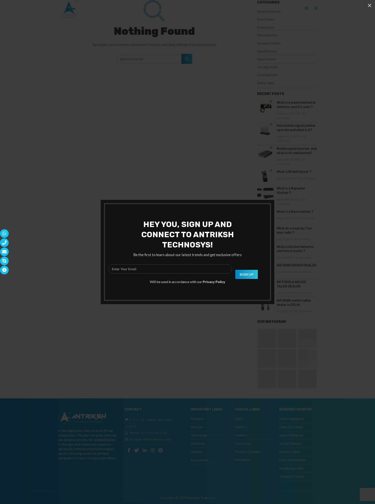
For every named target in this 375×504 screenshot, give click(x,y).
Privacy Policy (214, 282)
